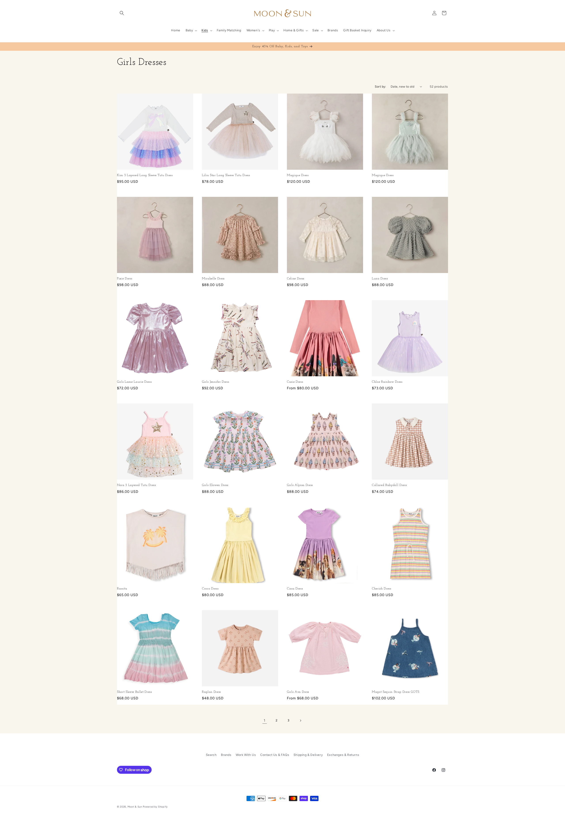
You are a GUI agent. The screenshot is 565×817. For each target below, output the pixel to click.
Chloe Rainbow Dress (387, 382)
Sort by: (380, 86)
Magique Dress (298, 175)
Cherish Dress (381, 588)
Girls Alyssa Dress (300, 485)
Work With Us (246, 755)
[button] (122, 13)
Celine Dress (295, 278)
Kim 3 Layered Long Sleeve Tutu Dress (145, 175)
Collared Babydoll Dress (389, 485)
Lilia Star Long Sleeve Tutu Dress (226, 175)
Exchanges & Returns (343, 755)
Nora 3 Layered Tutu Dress (136, 485)
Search (211, 755)
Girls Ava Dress (298, 692)
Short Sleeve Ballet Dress (134, 692)
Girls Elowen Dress (215, 485)
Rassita (122, 588)
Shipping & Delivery (308, 755)
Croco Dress (210, 588)
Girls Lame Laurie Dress (134, 382)
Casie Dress (295, 382)
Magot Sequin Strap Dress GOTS (395, 692)
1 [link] (265, 720)
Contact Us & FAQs (274, 755)
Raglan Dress (211, 692)
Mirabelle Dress (213, 278)
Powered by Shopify (155, 806)
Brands (226, 755)
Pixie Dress (124, 278)
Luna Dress (380, 278)
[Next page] (300, 720)
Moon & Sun (135, 806)
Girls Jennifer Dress (215, 382)
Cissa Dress (295, 588)
